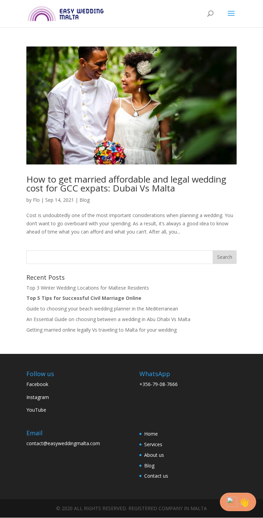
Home (151, 433)
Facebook (37, 384)
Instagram (37, 397)
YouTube (36, 410)
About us (154, 455)
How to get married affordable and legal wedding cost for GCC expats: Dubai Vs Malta (126, 183)
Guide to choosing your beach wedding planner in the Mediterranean (102, 308)
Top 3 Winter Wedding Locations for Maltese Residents (87, 287)
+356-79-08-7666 (159, 384)
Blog (84, 200)
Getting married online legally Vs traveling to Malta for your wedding (101, 330)
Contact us (156, 476)
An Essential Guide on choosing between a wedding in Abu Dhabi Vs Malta (108, 319)
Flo (36, 200)
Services (153, 444)
